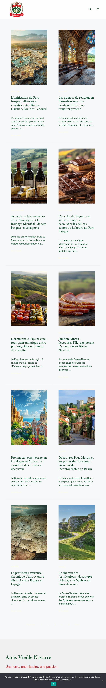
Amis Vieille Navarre (28, 657)
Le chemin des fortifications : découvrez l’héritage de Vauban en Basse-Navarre (75, 579)
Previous (30, 624)
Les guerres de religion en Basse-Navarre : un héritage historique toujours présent (76, 103)
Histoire (15, 91)
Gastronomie (18, 210)
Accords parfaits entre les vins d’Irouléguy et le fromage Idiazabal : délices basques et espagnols (28, 222)
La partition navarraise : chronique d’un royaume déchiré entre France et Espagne (27, 579)
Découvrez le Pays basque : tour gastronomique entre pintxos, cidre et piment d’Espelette (29, 344)
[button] (90, 9)
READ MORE (16, 136)
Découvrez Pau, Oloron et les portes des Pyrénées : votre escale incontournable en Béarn (76, 463)
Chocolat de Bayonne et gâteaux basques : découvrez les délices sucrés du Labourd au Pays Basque (76, 224)
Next (77, 624)
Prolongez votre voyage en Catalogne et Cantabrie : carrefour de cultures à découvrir (29, 463)
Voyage (15, 452)
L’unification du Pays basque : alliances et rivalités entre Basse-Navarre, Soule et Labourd (29, 103)
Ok (53, 684)
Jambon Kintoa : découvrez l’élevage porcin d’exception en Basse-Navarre (76, 344)
